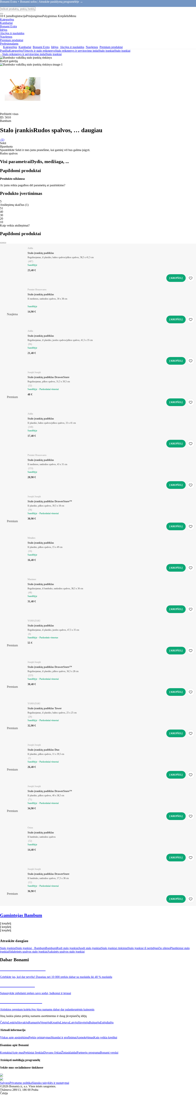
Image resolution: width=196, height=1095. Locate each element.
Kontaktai (6, 1052)
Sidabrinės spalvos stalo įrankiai (28, 951)
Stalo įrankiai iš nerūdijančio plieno (149, 948)
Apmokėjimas (85, 1037)
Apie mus (18, 1052)
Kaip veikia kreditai (105, 1037)
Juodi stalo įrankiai (89, 948)
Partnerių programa (88, 1052)
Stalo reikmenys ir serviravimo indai (77, 50)
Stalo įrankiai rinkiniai (114, 948)
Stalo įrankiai (122, 50)
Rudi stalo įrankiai (67, 948)
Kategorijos (16, 50)
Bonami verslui (109, 1052)
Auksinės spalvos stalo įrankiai (66, 951)
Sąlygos (5, 1082)
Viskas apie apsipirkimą (14, 1037)
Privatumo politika (21, 1082)
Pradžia (4, 50)
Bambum (50, 948)
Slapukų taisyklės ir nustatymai (50, 1082)
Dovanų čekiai (52, 1052)
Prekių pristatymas (40, 1037)
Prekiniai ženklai (34, 1052)
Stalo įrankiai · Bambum (30, 948)
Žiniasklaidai (69, 1052)
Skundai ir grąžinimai (64, 1037)
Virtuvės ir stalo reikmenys (39, 50)
